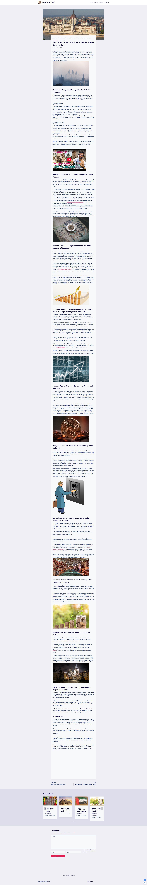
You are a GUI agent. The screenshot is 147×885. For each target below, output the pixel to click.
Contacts (107, 2)
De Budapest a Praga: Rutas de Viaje (58, 783)
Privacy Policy (90, 881)
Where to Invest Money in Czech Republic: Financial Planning (96, 812)
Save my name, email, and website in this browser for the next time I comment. (89, 851)
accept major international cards (65, 269)
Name (52, 852)
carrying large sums (61, 347)
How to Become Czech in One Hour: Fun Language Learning (85, 784)
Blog (64, 875)
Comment (53, 836)
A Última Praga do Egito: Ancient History (65, 810)
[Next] (102, 808)
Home (91, 2)
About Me (101, 2)
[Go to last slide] (45, 808)
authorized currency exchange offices (75, 202)
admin (55, 47)
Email (68, 852)
